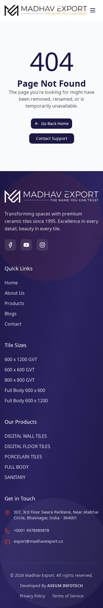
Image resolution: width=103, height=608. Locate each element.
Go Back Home (55, 123)
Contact (13, 324)
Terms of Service (68, 596)
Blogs (11, 313)
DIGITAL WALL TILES (26, 436)
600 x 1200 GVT (21, 359)
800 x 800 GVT (20, 380)
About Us (15, 293)
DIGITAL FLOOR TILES (27, 446)
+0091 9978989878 (31, 530)
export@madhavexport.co (38, 541)
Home (11, 283)
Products (14, 303)
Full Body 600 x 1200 (26, 400)
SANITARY (15, 477)
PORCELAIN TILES (23, 456)
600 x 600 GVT (20, 370)
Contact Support (51, 138)
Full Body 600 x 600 (25, 390)
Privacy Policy (32, 596)
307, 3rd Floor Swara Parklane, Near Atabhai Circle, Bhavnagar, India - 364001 (56, 514)
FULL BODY (17, 467)
